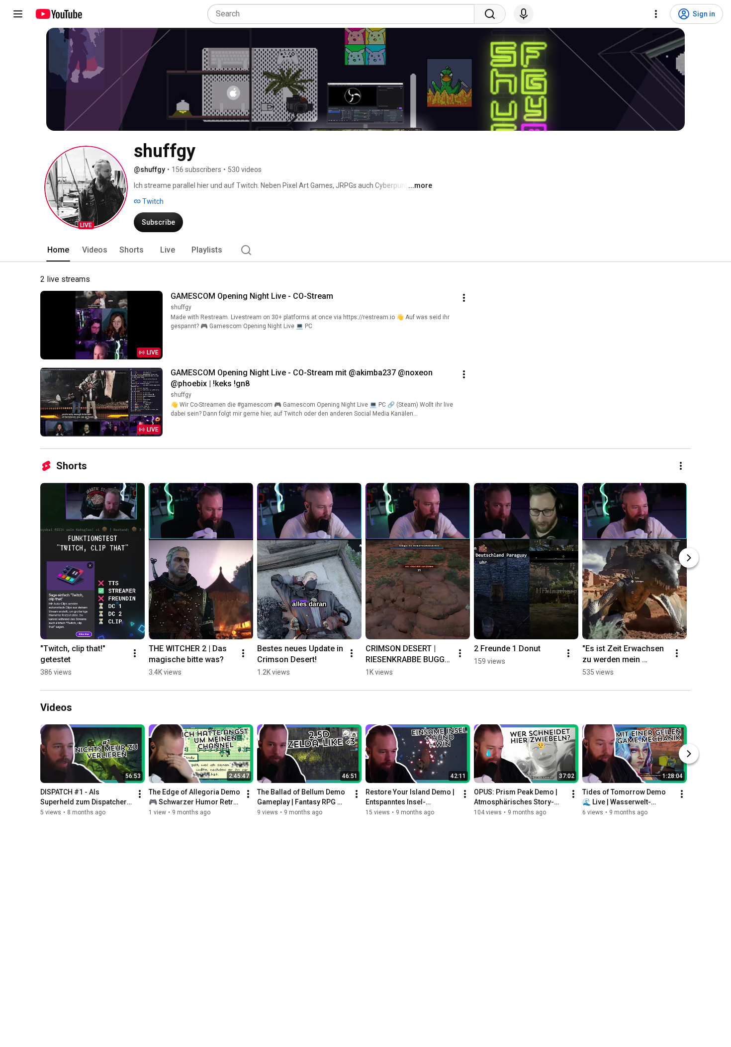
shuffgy (181, 307)
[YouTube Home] (58, 14)
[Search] (490, 14)
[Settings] (656, 14)
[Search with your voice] (524, 14)
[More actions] (464, 298)
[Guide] (18, 14)
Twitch (152, 201)
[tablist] (365, 250)
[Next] (689, 558)
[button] (86, 187)
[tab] (58, 250)
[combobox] (344, 14)
